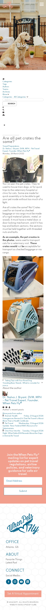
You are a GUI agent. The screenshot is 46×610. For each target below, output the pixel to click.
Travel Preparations (11, 146)
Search (11, 103)
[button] (23, 94)
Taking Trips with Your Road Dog (18, 381)
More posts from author (12, 413)
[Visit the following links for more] (8, 581)
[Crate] (23, 168)
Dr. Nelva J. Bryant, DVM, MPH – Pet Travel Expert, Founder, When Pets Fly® (22, 400)
